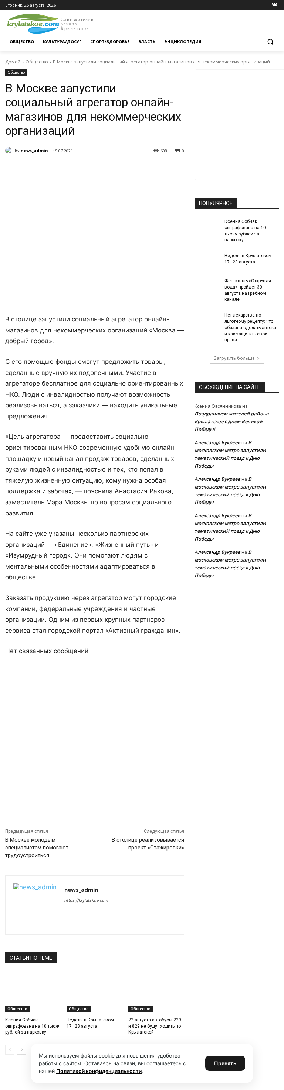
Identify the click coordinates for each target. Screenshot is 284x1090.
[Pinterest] (124, 169)
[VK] (73, 169)
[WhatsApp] (107, 169)
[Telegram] (90, 169)
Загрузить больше (234, 358)
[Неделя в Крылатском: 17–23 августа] (94, 992)
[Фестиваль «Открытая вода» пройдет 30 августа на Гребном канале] (207, 287)
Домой (13, 62)
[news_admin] (10, 150)
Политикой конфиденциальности (99, 1071)
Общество (37, 62)
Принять (225, 1063)
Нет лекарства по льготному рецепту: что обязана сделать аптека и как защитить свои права (250, 327)
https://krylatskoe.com (86, 900)
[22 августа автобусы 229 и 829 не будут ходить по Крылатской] (156, 992)
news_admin (34, 150)
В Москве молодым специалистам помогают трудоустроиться (36, 848)
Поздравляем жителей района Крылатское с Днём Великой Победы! (232, 421)
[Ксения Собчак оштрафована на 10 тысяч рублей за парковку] (33, 992)
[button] (270, 42)
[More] (141, 169)
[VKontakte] (274, 5)
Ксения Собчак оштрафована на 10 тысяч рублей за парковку (33, 1026)
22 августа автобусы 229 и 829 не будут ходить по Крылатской (154, 1026)
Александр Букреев (217, 442)
